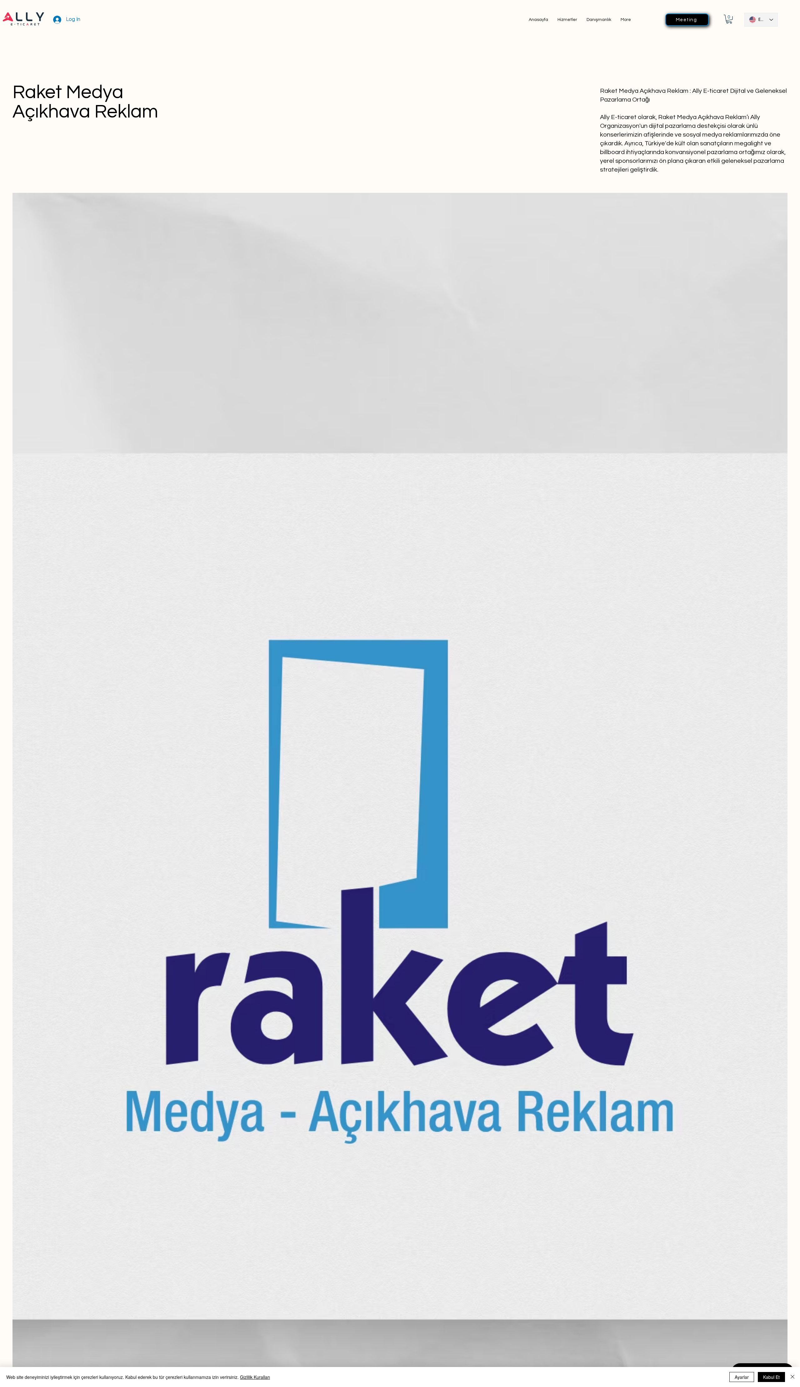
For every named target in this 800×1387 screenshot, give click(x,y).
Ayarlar (742, 1377)
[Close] (792, 1377)
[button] (729, 19)
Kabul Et (771, 1377)
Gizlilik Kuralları (255, 1377)
